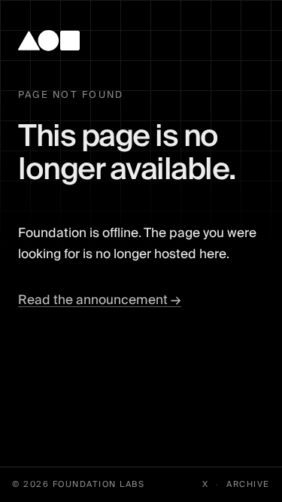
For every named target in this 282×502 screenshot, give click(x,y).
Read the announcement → (99, 300)
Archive (248, 484)
